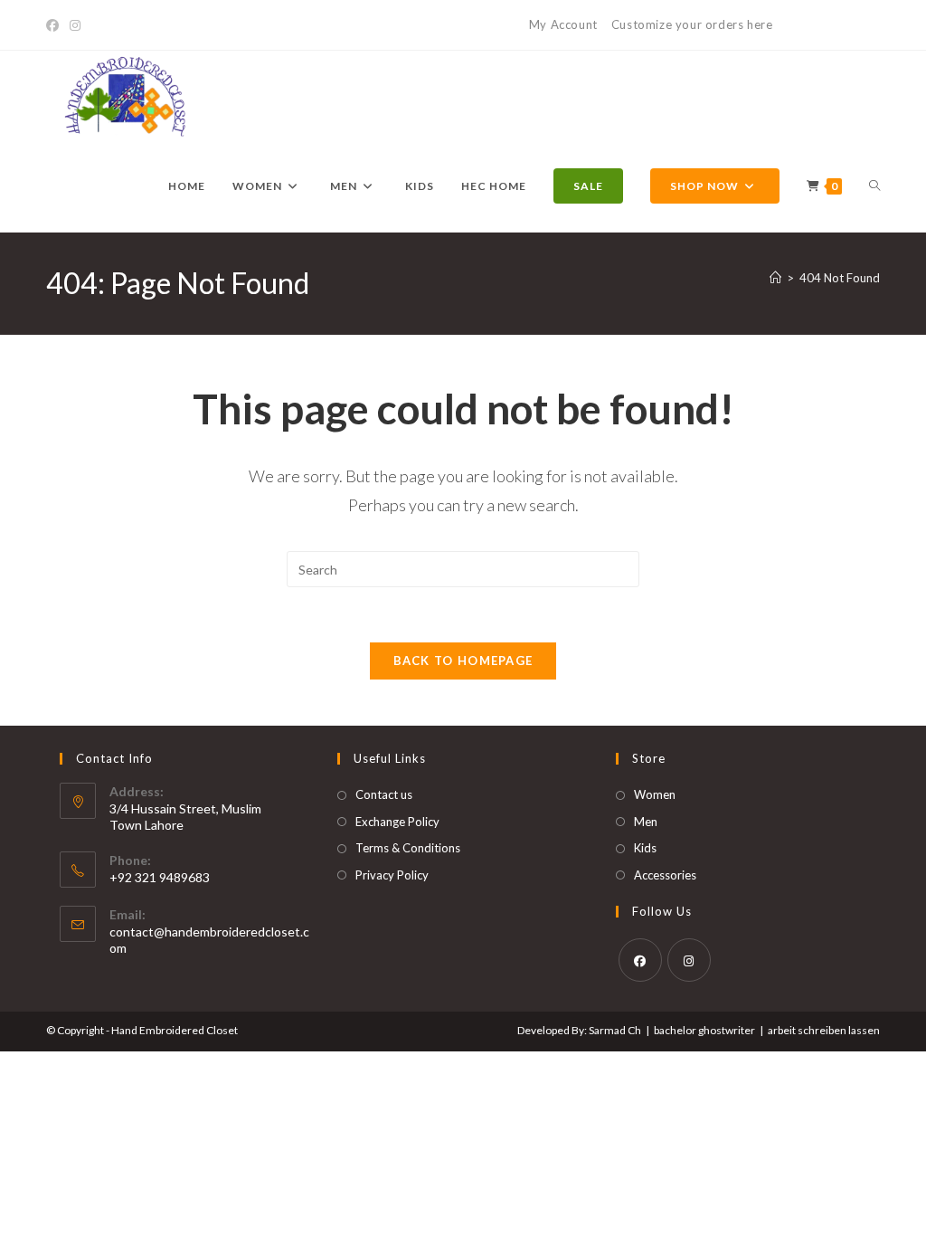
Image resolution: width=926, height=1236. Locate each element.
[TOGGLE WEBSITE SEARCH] (874, 186)
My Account (563, 24)
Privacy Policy (392, 875)
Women (655, 794)
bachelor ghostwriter (704, 1030)
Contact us (383, 794)
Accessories (665, 875)
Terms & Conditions (407, 848)
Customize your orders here (692, 24)
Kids (645, 848)
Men (645, 821)
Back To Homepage (463, 660)
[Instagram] (75, 25)
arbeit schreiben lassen (824, 1030)
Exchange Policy (397, 821)
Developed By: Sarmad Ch (579, 1030)
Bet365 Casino (837, 24)
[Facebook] (55, 25)
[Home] (775, 278)
